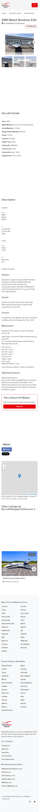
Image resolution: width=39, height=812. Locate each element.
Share (7, 444)
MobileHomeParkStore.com (12, 769)
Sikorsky (24, 647)
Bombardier (6, 620)
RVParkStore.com (8, 776)
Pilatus (23, 617)
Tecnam (5, 644)
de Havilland (25, 644)
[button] (19, 44)
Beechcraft (6, 617)
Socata (23, 606)
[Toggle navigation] (35, 5)
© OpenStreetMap (31, 494)
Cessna (4, 606)
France (23, 693)
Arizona (4, 690)
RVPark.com (6, 772)
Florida (4, 669)
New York (5, 693)
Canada (4, 696)
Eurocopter (25, 613)
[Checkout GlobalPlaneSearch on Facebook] (30, 801)
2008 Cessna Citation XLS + (14, 578)
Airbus (23, 623)
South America (7, 710)
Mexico (4, 707)
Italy (22, 696)
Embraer (5, 647)
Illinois (4, 679)
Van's (22, 620)
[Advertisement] (19, 87)
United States (7, 665)
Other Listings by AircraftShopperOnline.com (17, 508)
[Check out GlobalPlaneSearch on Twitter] (34, 801)
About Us (5, 749)
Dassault (5, 634)
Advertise (5, 752)
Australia (24, 672)
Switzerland (25, 690)
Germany (24, 686)
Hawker (4, 651)
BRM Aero (24, 641)
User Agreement (8, 759)
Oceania (24, 669)
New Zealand (25, 676)
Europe (23, 679)
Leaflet (23, 494)
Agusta (23, 627)
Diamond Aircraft (8, 623)
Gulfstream (6, 630)
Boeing (23, 610)
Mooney (5, 641)
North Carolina (7, 683)
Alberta (4, 703)
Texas (4, 672)
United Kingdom (26, 683)
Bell (3, 637)
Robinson (5, 627)
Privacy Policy (7, 756)
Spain (23, 700)
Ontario (4, 700)
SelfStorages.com (8, 779)
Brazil (23, 665)
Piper (4, 613)
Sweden (24, 707)
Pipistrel (24, 634)
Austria (23, 703)
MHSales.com (7, 782)
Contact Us (6, 745)
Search (19, 406)
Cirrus (4, 610)
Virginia (4, 686)
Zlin (22, 630)
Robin (23, 637)
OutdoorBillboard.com (10, 786)
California (5, 676)
